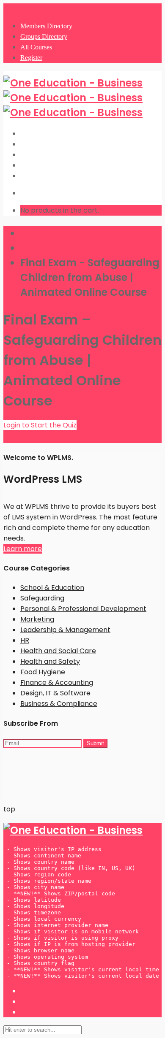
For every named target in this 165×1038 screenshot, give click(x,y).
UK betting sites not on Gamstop (57, 771)
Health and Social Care (58, 651)
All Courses (36, 47)
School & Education (52, 587)
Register (31, 57)
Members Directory (46, 26)
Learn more (22, 549)
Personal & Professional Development (83, 609)
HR (24, 640)
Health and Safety (50, 661)
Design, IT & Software (55, 693)
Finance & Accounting (56, 682)
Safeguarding (42, 598)
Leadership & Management (65, 630)
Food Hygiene (42, 672)
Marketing (37, 619)
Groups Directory (43, 36)
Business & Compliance (58, 703)
